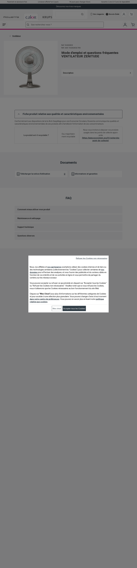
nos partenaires (54, 267)
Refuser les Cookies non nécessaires (91, 258)
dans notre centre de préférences (44, 299)
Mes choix (57, 308)
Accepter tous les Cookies (74, 308)
